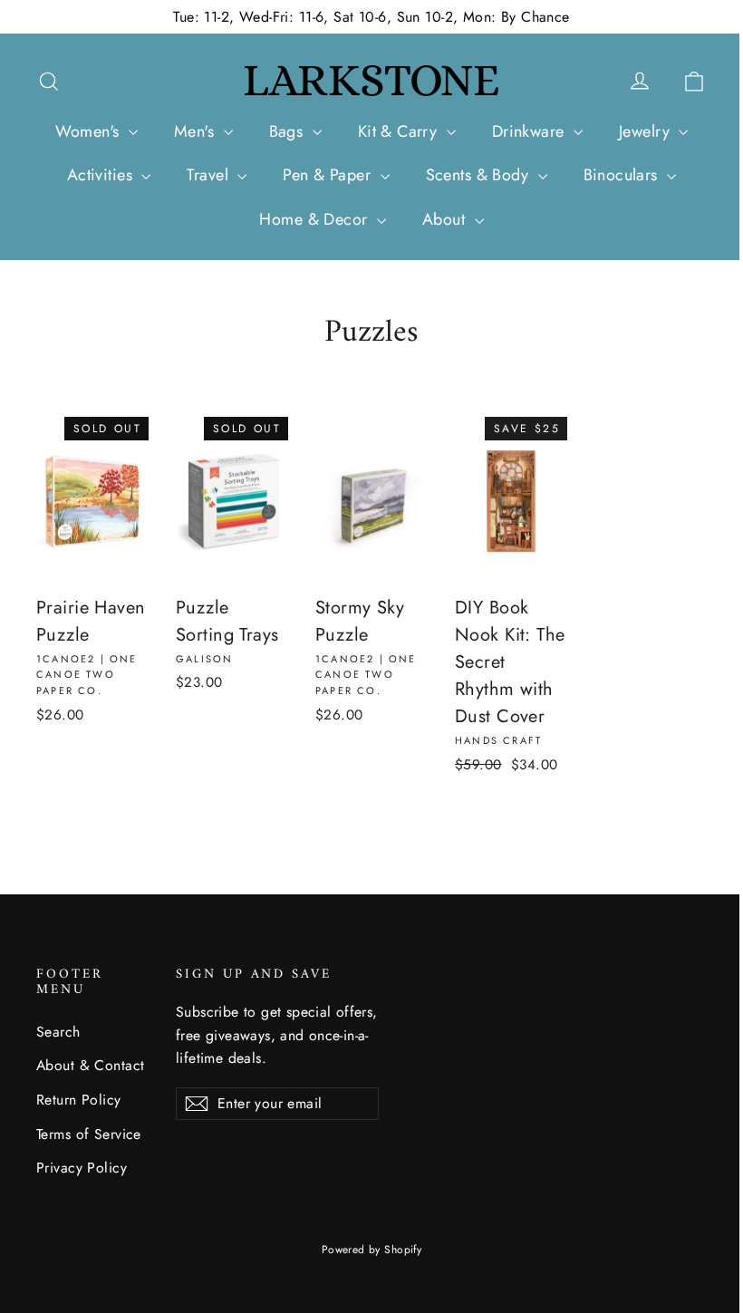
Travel (210, 175)
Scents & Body (480, 175)
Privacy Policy (81, 1167)
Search (58, 1031)
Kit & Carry (400, 131)
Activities (102, 175)
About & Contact (90, 1065)
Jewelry (646, 131)
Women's (89, 131)
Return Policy (78, 1099)
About (446, 219)
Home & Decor (315, 219)
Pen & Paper (329, 175)
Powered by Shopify (372, 1249)
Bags (288, 131)
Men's (196, 131)
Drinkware (530, 131)
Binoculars (623, 175)
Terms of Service (88, 1134)
